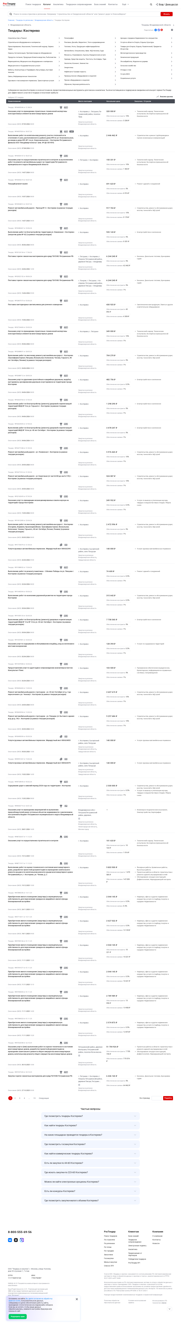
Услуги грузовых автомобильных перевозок (154, 549)
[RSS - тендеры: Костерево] (162, 30)
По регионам (109, 1243)
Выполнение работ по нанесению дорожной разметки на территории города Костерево (40, 596)
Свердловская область (87, 560)
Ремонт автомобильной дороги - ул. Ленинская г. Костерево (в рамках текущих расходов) (37, 453)
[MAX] (158, 30)
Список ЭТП (109, 1266)
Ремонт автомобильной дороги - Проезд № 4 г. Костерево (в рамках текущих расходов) (40, 209)
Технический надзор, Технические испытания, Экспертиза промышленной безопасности (152, 113)
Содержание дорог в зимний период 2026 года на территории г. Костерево (39, 786)
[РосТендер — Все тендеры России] (9, 4)
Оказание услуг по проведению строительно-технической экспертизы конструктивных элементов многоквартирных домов (37, 112)
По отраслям (109, 1240)
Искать (167, 14)
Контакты (113, 4)
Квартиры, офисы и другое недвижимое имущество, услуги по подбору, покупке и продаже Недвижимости (153, 899)
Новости (155, 1243)
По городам (109, 1251)
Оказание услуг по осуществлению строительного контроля (33, 841)
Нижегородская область (87, 827)
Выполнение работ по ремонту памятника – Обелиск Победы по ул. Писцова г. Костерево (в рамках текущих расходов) (41, 572)
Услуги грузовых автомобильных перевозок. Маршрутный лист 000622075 (39, 763)
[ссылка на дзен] (16, 1240)
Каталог (47, 4)
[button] (151, 4)
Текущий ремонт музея (18, 184)
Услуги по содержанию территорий (150, 644)
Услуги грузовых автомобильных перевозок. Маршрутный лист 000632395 (39, 549)
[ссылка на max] (22, 1240)
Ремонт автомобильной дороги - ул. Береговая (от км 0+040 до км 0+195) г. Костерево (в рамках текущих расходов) (40, 477)
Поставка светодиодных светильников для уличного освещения (35, 305)
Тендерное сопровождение (79, 4)
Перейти (168, 1098)
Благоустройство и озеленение (149, 232)
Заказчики (108, 1255)
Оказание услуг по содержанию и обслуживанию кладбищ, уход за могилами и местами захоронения (41, 645)
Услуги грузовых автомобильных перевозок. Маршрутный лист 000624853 (39, 740)
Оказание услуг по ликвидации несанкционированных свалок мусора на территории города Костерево (38, 501)
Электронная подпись (137, 1246)
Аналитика (58, 4)
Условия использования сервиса (137, 1302)
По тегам (107, 1247)
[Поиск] (10, 14)
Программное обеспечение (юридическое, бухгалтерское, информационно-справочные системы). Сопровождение (154, 670)
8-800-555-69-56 (20, 1232)
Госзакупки (109, 1258)
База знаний (100, 4)
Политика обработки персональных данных (112, 1302)
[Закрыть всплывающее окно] (76, 1299)
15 (34, 1098)
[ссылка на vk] (10, 1240)
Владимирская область (87, 124)
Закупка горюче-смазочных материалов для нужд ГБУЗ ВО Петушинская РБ (40, 1076)
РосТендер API (134, 1263)
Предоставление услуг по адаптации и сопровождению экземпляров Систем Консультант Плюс (40, 669)
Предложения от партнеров (135, 1254)
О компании (157, 1236)
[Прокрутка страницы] (169, 1309)
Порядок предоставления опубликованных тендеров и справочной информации (133, 1295)
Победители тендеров (137, 1259)
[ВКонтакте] (155, 30)
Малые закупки (110, 1262)
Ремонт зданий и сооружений (148, 184)
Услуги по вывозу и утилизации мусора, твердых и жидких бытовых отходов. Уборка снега (154, 502)
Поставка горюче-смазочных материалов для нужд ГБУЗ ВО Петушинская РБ (40, 256)
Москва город (83, 829)
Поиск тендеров (33, 4)
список (163, 1303)
